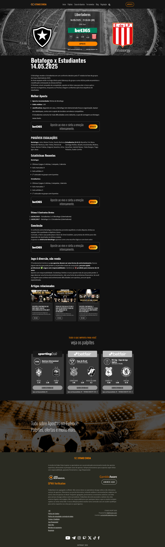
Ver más (113, 75)
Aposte (93, 126)
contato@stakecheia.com (108, 515)
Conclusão (113, 71)
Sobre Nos (51, 525)
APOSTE (130, 4)
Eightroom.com (112, 513)
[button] (109, 4)
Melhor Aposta (115, 64)
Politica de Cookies (53, 513)
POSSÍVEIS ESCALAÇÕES (117, 66)
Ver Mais (36, 318)
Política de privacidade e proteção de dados (60, 516)
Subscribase (47, 387)
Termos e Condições (54, 519)
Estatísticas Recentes (116, 69)
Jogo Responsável (53, 522)
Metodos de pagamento (55, 527)
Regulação (51, 530)
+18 (49, 511)
